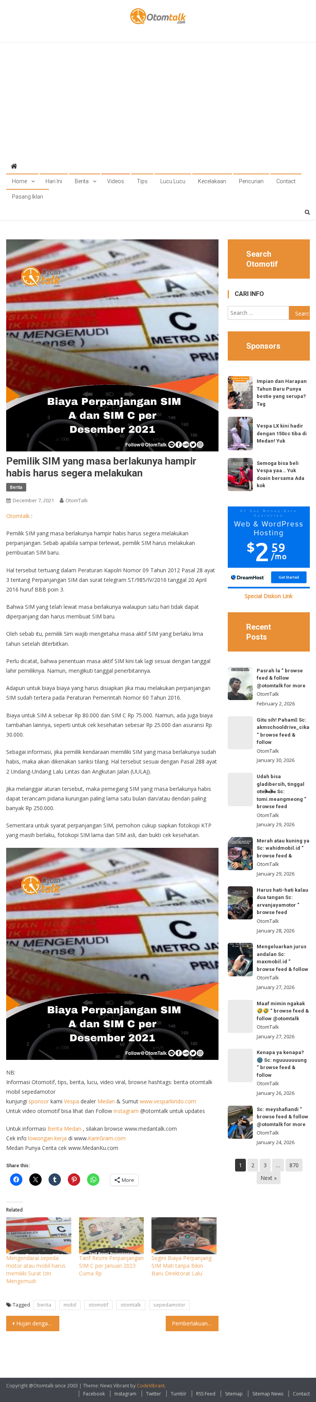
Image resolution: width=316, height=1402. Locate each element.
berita (44, 1304)
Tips (142, 181)
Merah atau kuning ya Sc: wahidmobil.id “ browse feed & (283, 848)
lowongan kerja (47, 1138)
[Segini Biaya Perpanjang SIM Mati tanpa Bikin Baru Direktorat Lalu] (183, 1235)
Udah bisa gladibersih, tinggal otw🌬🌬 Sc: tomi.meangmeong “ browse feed (281, 791)
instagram (126, 1111)
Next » (269, 1177)
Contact (286, 181)
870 (294, 1165)
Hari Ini (53, 181)
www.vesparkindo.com (168, 1101)
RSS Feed (205, 1393)
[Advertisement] (158, 100)
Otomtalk (18, 516)
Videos (115, 181)
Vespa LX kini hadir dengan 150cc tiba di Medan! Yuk (282, 433)
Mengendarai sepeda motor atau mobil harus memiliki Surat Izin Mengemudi (36, 1269)
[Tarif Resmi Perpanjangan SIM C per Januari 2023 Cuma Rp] (111, 1235)
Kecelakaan (212, 181)
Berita (82, 181)
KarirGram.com (107, 1138)
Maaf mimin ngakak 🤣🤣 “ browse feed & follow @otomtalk (283, 1011)
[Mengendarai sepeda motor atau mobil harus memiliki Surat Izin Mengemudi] (38, 1235)
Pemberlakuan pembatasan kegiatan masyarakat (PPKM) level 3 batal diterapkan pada (195, 1323)
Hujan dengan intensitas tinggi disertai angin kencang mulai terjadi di (37, 1323)
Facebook (94, 1393)
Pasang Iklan (27, 197)
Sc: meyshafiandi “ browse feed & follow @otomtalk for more (282, 1116)
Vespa (71, 1101)
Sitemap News (267, 1393)
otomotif (98, 1304)
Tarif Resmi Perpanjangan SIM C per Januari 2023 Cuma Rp (111, 1265)
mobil (70, 1304)
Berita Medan (64, 1128)
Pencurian (251, 181)
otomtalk (131, 1304)
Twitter (153, 1393)
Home (19, 181)
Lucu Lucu (172, 181)
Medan (106, 1101)
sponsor (39, 1101)
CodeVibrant (151, 1385)
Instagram (125, 1393)
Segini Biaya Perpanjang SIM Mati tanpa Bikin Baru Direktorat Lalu (181, 1265)
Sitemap (234, 1393)
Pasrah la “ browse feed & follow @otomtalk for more (281, 678)
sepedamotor (169, 1304)
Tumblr (179, 1393)
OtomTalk (77, 500)
